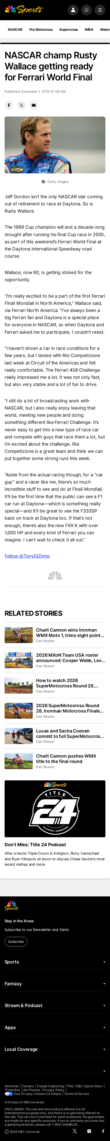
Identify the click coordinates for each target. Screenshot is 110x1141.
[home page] (24, 10)
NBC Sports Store (89, 1086)
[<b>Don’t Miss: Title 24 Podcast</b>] (55, 808)
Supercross (68, 29)
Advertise (12, 1086)
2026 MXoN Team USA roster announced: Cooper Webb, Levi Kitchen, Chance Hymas (69, 657)
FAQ (70, 1086)
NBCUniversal (34, 1102)
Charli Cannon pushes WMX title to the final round (66, 758)
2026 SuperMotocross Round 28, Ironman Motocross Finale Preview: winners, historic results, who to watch (68, 708)
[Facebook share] (9, 105)
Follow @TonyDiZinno (27, 556)
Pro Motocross (41, 29)
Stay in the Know (19, 921)
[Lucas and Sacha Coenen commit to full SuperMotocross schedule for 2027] (19, 736)
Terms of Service (76, 1094)
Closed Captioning (50, 1086)
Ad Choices (31, 1090)
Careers (28, 1086)
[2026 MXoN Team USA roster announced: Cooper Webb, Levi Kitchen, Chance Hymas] (19, 660)
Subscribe (16, 941)
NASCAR (15, 29)
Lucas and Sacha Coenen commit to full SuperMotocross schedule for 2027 (69, 733)
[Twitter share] (21, 105)
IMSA (89, 29)
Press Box (12, 1090)
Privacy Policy (53, 1090)
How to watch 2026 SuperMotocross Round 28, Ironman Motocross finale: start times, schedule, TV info (70, 683)
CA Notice (53, 1094)
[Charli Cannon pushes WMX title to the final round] (19, 761)
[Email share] (33, 105)
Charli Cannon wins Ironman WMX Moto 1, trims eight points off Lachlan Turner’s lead (69, 632)
